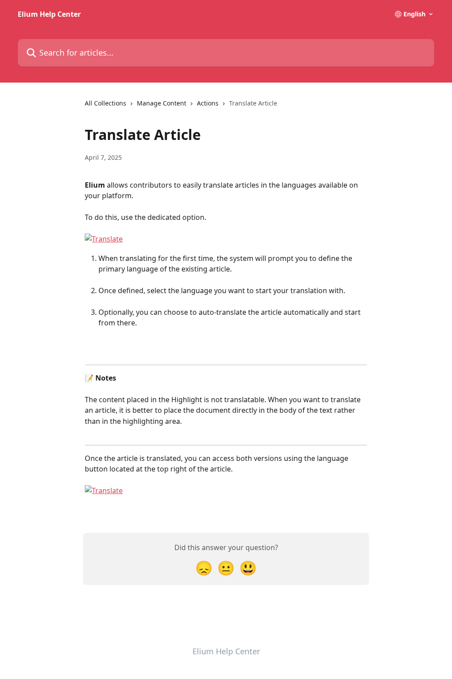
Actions (207, 103)
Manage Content (161, 103)
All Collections (105, 103)
